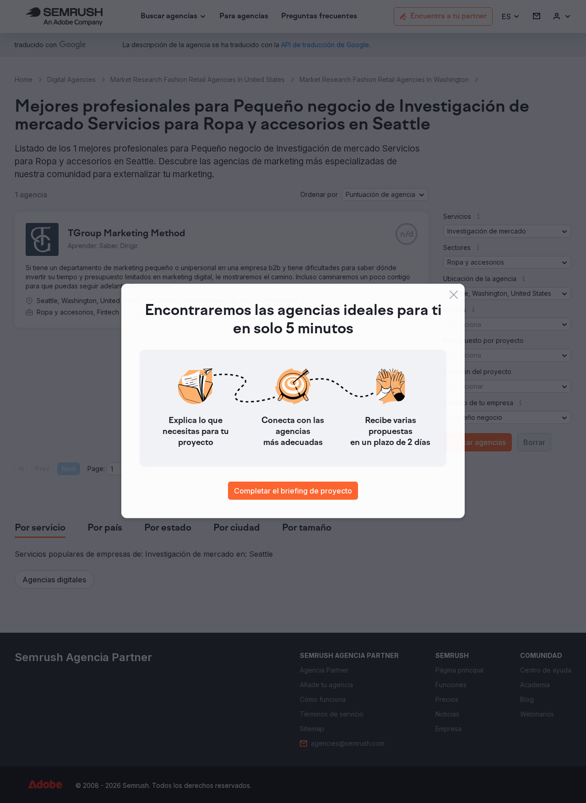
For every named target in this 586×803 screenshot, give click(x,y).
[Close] (454, 295)
